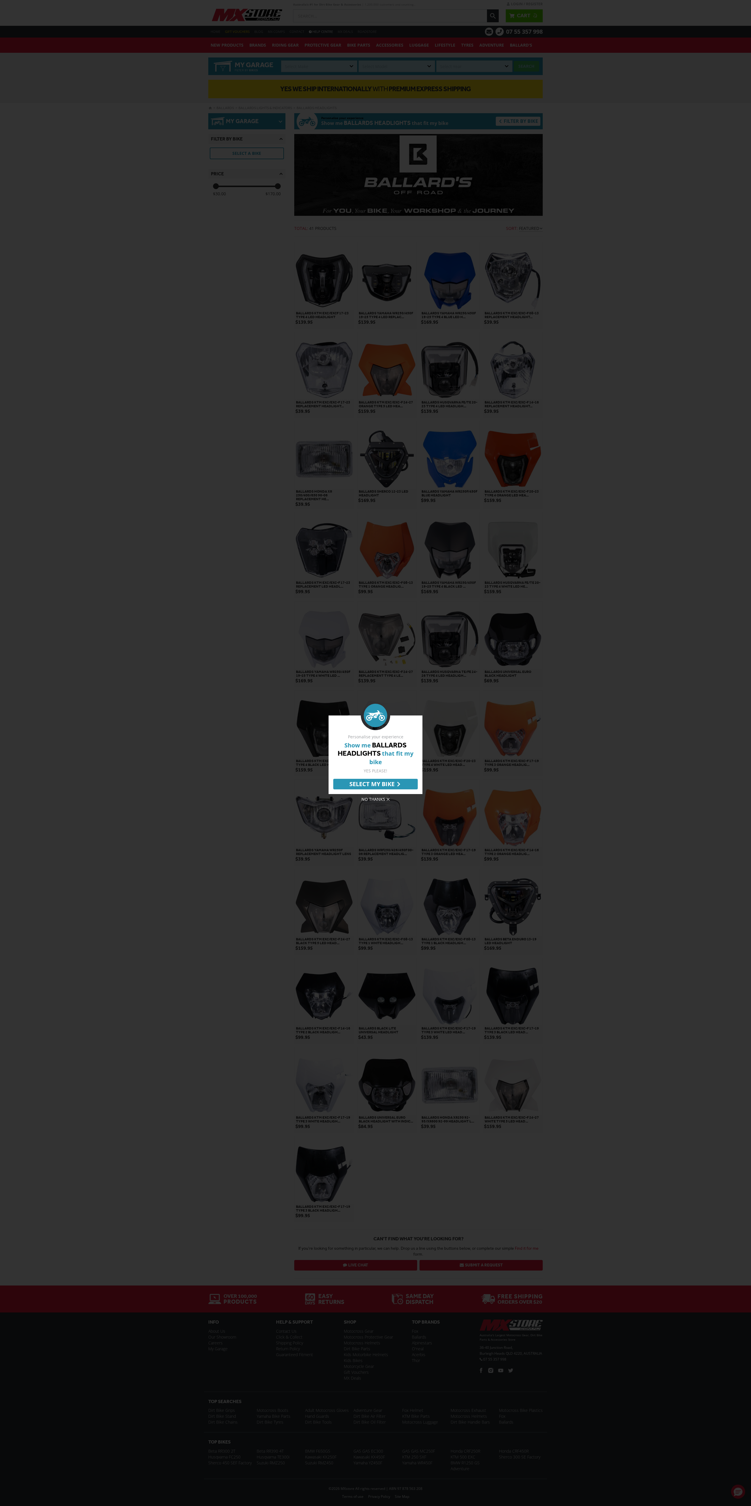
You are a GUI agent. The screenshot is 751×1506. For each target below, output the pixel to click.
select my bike (372, 784)
